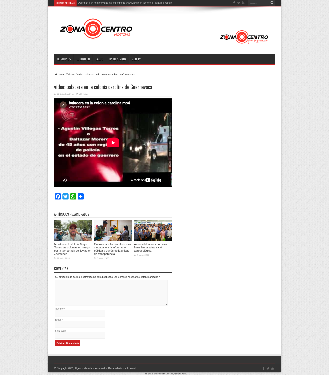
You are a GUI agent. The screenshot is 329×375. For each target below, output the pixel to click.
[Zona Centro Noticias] (164, 44)
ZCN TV (136, 59)
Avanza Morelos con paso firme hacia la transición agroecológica (150, 247)
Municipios (64, 59)
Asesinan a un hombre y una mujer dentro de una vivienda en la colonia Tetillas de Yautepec (126, 3)
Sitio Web (60, 330)
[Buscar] (272, 3)
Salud (99, 59)
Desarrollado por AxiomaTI (122, 368)
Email (58, 319)
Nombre (59, 308)
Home (61, 74)
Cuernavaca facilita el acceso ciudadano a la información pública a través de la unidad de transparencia (112, 249)
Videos (71, 74)
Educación (83, 59)
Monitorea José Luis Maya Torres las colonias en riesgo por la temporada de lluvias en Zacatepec (72, 249)
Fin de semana (117, 59)
